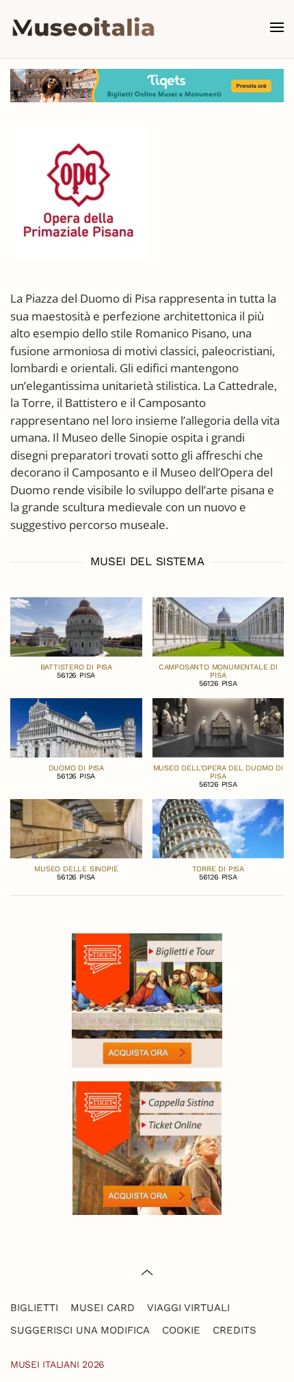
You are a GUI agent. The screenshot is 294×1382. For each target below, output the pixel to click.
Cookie (181, 1330)
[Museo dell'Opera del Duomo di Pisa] (218, 726)
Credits (234, 1330)
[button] (277, 27)
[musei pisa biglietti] (147, 84)
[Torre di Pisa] (218, 827)
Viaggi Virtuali (188, 1308)
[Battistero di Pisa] (76, 625)
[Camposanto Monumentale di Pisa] (218, 625)
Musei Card (102, 1308)
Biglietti (34, 1308)
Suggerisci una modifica (80, 1330)
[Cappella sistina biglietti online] (147, 1146)
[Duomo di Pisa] (76, 726)
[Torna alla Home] (83, 27)
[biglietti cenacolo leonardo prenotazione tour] (147, 999)
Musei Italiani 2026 (57, 1364)
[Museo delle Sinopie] (76, 827)
